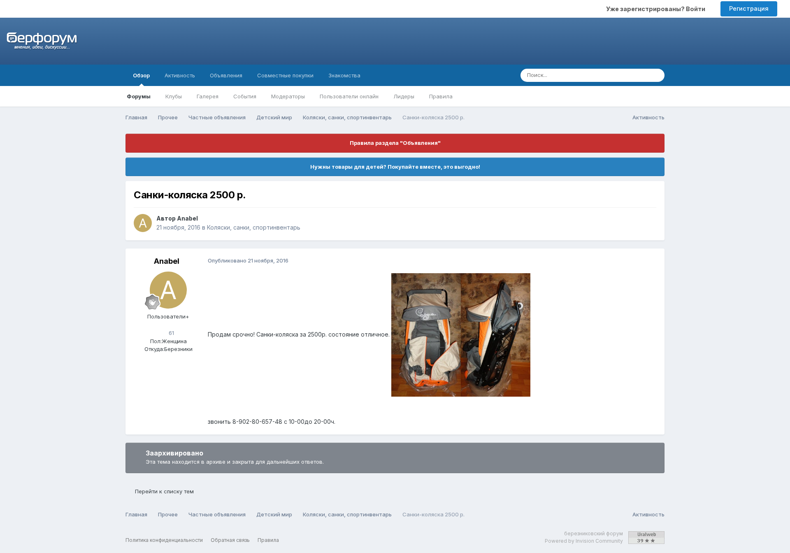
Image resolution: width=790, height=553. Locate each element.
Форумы (139, 96)
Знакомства (344, 75)
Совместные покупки (285, 75)
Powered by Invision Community (584, 541)
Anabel (187, 218)
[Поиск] (656, 75)
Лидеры (403, 96)
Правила (441, 96)
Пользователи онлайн (349, 96)
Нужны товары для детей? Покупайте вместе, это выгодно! (395, 166)
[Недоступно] (426, 334)
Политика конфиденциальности (164, 540)
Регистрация (749, 8)
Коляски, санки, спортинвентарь (253, 227)
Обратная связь (230, 540)
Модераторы (288, 96)
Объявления (226, 75)
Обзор (141, 75)
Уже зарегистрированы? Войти (657, 8)
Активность (180, 75)
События (244, 96)
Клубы (173, 96)
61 (170, 333)
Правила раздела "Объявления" (395, 142)
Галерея (207, 96)
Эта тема (625, 75)
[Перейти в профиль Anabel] (143, 223)
